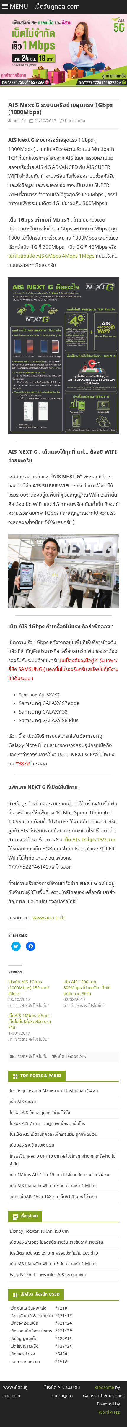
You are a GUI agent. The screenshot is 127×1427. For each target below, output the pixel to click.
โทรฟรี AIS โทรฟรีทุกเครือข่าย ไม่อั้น (40, 1113)
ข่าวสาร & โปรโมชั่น (31, 1057)
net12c (19, 121)
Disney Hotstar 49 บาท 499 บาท (39, 1231)
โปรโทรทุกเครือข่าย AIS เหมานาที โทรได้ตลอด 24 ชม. (54, 1091)
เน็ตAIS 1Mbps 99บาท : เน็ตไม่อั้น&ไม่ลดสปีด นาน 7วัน (29, 1022)
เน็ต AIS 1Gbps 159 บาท (89, 840)
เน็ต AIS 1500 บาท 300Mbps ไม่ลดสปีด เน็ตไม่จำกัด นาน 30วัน (87, 988)
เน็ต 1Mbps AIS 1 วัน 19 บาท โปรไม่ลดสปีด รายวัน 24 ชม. (60, 1175)
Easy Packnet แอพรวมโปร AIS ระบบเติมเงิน (48, 1275)
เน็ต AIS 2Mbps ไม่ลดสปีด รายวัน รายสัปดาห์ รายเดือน (56, 1242)
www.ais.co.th (48, 918)
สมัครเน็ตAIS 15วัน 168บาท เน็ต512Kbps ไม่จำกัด (53, 1197)
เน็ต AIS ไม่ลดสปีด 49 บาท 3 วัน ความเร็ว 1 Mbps (53, 1186)
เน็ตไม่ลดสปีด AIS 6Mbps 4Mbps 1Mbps (51, 256)
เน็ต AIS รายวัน (23, 1102)
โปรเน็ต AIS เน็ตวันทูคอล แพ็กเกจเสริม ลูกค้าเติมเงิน (53, 1134)
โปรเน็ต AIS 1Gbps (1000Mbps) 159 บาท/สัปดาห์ (28, 988)
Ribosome (104, 1388)
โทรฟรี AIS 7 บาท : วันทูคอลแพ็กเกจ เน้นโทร (47, 1124)
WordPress (109, 1412)
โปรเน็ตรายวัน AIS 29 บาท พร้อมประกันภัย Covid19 (54, 1253)
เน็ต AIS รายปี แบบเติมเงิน (32, 1145)
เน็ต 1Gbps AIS (72, 1057)
